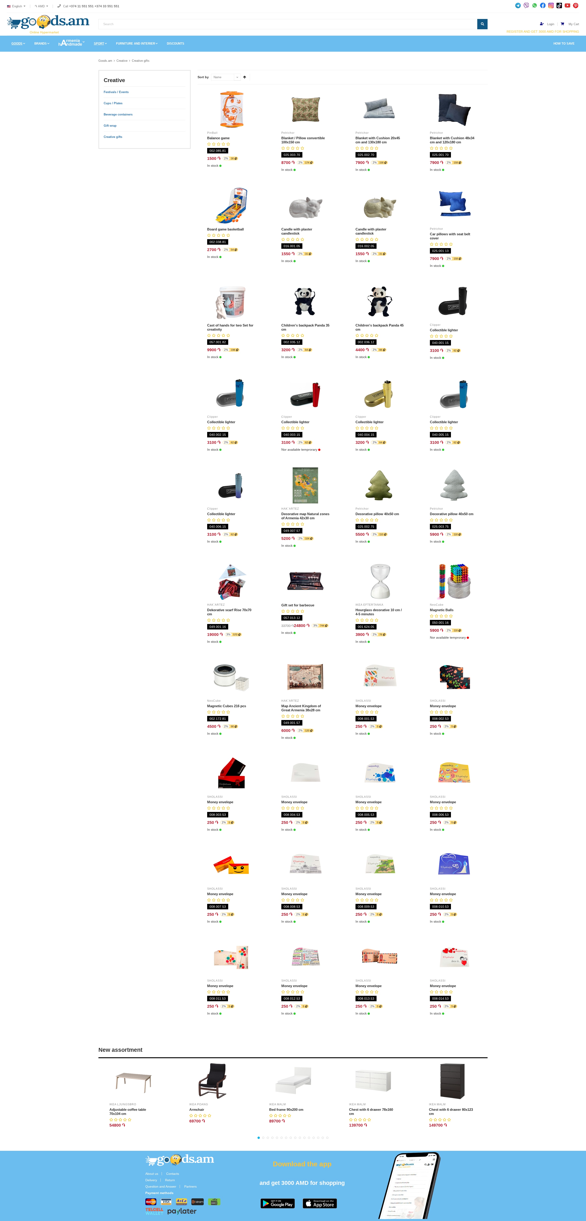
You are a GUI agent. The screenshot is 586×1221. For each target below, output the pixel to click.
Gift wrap (110, 125)
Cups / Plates (113, 103)
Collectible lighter (444, 330)
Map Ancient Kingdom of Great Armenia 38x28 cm (301, 708)
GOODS (16, 43)
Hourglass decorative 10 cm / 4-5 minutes (378, 612)
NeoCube (437, 604)
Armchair (196, 1109)
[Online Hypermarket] (48, 22)
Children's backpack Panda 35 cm (305, 327)
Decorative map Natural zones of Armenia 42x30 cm (305, 516)
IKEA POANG (198, 1104)
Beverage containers (118, 114)
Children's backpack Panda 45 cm (379, 327)
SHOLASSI (363, 700)
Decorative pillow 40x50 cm (377, 514)
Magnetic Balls (441, 610)
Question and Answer (160, 1186)
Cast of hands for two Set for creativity (230, 327)
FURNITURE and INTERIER (135, 43)
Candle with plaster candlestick (296, 231)
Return (170, 1180)
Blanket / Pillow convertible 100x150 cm (303, 140)
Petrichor (288, 132)
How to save (564, 43)
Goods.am (105, 60)
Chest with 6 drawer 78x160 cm (371, 1112)
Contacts (172, 1173)
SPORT (99, 43)
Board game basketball (225, 229)
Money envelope (368, 706)
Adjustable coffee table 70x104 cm (127, 1112)
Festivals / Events (116, 92)
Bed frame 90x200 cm (286, 1109)
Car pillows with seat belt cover (450, 236)
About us (151, 1173)
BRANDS (40, 43)
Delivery (151, 1180)
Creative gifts (140, 60)
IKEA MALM (277, 1104)
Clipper (435, 325)
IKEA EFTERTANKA (369, 604)
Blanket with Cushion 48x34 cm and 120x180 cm (452, 140)
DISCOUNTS (175, 43)
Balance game (218, 138)
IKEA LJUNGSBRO (122, 1104)
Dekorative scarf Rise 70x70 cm (229, 612)
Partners (190, 1186)
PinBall (212, 132)
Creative (122, 60)
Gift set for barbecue (297, 605)
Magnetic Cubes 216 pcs (226, 706)
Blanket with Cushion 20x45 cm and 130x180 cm (377, 140)
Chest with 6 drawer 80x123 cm (451, 1112)
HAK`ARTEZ (290, 508)
